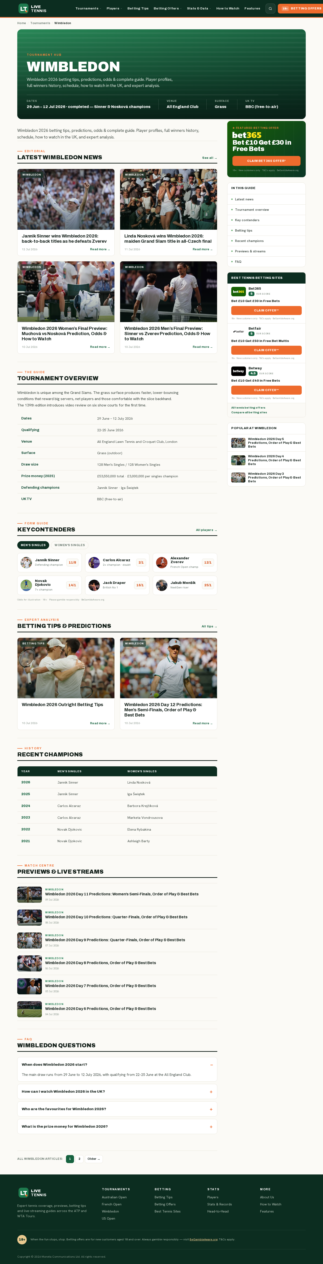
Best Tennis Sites (168, 1211)
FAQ (238, 261)
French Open (112, 1204)
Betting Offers (166, 8)
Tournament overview (252, 209)
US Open (108, 1218)
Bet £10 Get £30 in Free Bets (255, 301)
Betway (255, 368)
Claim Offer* (266, 310)
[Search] (270, 8)
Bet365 (255, 288)
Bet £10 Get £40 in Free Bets (255, 380)
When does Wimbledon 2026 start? (54, 1064)
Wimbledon (110, 1211)
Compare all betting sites (249, 412)
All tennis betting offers (248, 407)
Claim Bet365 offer (265, 161)
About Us (267, 1197)
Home (21, 23)
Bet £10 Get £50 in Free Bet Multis (260, 341)
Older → (93, 1158)
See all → (209, 158)
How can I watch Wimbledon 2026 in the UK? (63, 1091)
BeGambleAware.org (204, 1239)
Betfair (255, 328)
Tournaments (86, 8)
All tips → (209, 626)
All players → (206, 530)
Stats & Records (219, 1204)
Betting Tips (137, 8)
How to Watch (227, 8)
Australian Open (114, 1197)
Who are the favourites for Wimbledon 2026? (64, 1109)
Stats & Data (197, 8)
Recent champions (249, 241)
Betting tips (243, 230)
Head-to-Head (218, 1211)
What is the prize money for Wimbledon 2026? (65, 1126)
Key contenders (247, 220)
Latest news (244, 199)
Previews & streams (250, 251)
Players (113, 8)
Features (252, 8)
